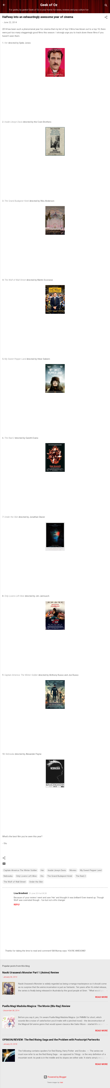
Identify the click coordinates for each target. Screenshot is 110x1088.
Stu (42, 876)
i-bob (61, 1082)
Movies (73, 870)
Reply (17, 904)
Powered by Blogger (56, 1077)
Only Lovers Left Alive (26, 876)
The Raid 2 (81, 876)
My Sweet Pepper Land (91, 870)
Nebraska (8, 876)
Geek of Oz (48, 5)
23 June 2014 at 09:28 (38, 893)
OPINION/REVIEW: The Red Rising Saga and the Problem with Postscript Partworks (51, 1039)
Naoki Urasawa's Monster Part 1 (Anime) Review (30, 972)
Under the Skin (36, 881)
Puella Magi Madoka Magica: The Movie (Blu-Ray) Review (36, 1006)
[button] (106, 17)
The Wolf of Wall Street (15, 881)
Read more (101, 997)
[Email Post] (4, 864)
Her (42, 870)
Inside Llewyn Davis (57, 870)
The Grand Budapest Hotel (59, 876)
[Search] (106, 5)
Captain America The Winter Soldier (20, 870)
